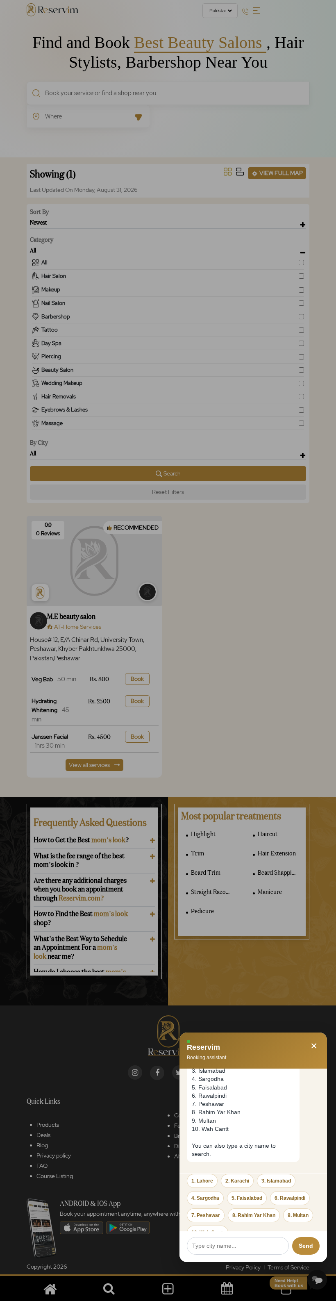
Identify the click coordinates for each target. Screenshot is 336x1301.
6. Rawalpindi (290, 1198)
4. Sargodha (205, 1198)
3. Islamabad (276, 1181)
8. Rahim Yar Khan (253, 1215)
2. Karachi (237, 1181)
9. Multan (298, 1215)
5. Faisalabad (247, 1198)
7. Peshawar (205, 1215)
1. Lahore (202, 1181)
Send (306, 1245)
